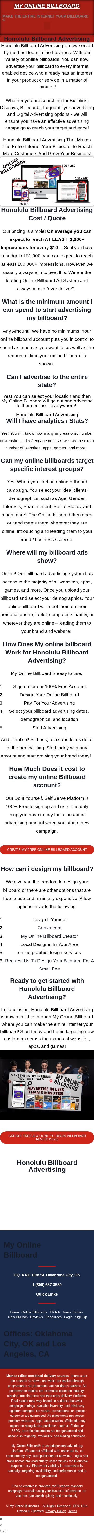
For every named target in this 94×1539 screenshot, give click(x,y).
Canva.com (49, 927)
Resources (53, 1317)
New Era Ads (18, 1317)
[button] (47, 26)
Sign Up (81, 1317)
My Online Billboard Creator (49, 936)
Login (68, 1317)
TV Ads (55, 1312)
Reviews (36, 1317)
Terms (72, 1511)
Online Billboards (34, 1312)
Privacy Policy (56, 1511)
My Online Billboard (47, 6)
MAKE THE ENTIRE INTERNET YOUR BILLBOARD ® (45, 18)
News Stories (73, 1312)
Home (14, 1312)
